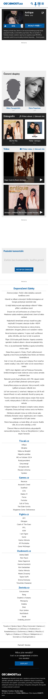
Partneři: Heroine (24, 645)
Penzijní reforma (24, 470)
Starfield (24, 488)
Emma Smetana (24, 580)
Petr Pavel (24, 558)
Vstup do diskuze (24, 269)
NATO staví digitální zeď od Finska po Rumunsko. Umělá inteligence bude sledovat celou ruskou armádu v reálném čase (24, 372)
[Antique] (13, 17)
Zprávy (13, 626)
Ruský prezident (24, 460)
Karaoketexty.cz (10, 631)
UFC (24, 518)
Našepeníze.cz (35, 634)
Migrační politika (24, 454)
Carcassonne (24, 591)
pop (31, 15)
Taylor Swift (24, 577)
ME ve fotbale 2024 (24, 457)
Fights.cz (24, 514)
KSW (24, 530)
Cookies (11, 691)
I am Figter (24, 534)
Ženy (25, 626)
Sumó (24, 537)
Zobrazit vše (39, 116)
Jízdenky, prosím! (24, 620)
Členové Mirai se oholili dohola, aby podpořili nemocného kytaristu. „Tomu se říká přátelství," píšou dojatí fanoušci (24, 431)
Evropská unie (24, 467)
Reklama (4, 691)
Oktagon (24, 521)
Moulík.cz (39, 631)
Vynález (24, 473)
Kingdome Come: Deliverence (24, 510)
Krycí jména (24, 610)
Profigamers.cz (13, 629)
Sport (20, 626)
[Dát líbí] (8, 26)
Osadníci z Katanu (24, 598)
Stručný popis (40, 37)
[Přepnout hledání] (32, 3)
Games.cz (24, 477)
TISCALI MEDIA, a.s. (22, 693)
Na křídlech (24, 613)
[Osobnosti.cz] (13, 3)
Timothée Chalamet (24, 583)
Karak (24, 616)
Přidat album (26, 116)
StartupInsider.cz (29, 637)
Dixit (24, 607)
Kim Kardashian (24, 567)
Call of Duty (24, 503)
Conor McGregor (24, 546)
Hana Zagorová (24, 561)
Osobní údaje (19, 691)
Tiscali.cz (24, 440)
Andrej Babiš (24, 555)
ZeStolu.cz (24, 629)
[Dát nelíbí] (19, 26)
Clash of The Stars (24, 524)
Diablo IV (24, 494)
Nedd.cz (31, 631)
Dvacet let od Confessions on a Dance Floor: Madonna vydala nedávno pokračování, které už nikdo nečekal (24, 314)
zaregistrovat (24, 655)
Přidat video (27, 149)
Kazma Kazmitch (24, 564)
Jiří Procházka (24, 543)
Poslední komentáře (14, 251)
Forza (24, 497)
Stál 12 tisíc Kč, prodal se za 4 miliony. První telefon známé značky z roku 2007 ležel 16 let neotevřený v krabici (24, 363)
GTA (24, 491)
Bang (24, 594)
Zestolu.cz (24, 587)
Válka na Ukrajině (24, 451)
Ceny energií (24, 463)
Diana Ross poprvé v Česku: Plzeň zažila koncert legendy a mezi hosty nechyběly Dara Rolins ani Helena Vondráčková (24, 355)
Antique (29, 12)
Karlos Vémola (24, 540)
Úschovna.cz (22, 631)
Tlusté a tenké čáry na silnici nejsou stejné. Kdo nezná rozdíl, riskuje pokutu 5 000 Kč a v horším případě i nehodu (24, 400)
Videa (6, 148)
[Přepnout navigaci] (35, 3)
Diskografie (9, 116)
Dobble (24, 604)
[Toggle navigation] (42, 3)
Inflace (24, 445)
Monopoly (24, 601)
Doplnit (24, 663)
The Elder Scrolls (24, 506)
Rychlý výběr (34, 26)
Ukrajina (24, 448)
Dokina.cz (17, 634)
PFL (24, 527)
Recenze (24, 481)
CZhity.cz (25, 634)
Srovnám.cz (17, 637)
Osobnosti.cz (24, 550)
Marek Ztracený (24, 573)
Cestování (31, 626)
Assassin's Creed (24, 484)
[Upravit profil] (42, 13)
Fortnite (24, 500)
